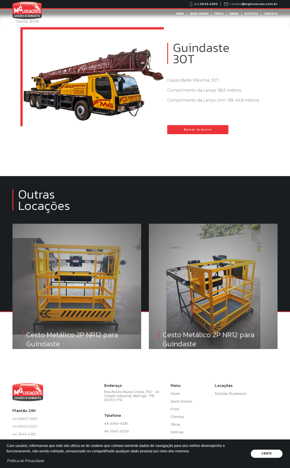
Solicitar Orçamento (230, 393)
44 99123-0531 (24, 426)
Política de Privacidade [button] (25, 461)
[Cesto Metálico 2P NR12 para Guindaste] (76, 233)
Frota (219, 14)
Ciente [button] (266, 453)
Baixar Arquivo (198, 129)
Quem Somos (199, 14)
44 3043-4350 (116, 431)
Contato (270, 14)
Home (180, 14)
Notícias (251, 14)
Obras (234, 14)
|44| (205, 4)
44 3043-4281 (24, 434)
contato (253, 4)
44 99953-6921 (25, 419)
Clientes (177, 417)
